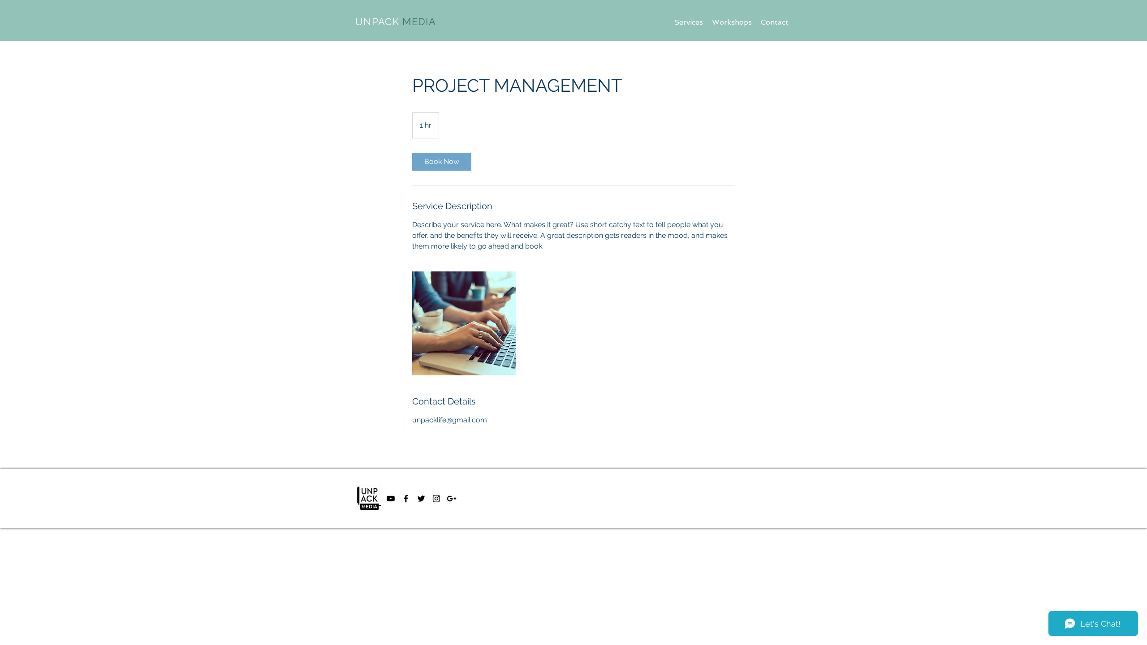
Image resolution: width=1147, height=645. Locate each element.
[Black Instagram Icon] (436, 498)
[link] (441, 162)
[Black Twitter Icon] (421, 498)
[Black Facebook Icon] (406, 498)
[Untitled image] (464, 323)
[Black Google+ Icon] (452, 498)
